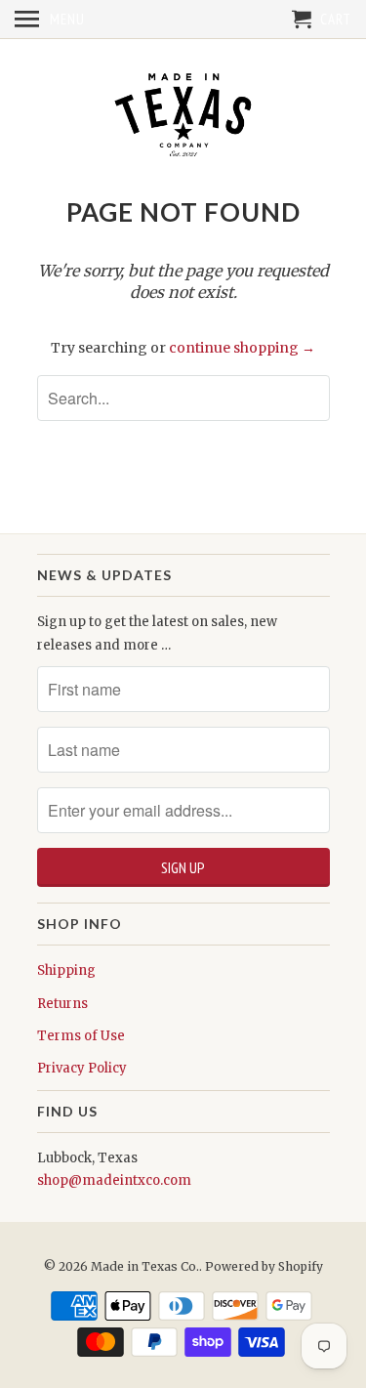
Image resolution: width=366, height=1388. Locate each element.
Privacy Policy (82, 1068)
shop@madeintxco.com (114, 1180)
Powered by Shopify (264, 1266)
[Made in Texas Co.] (183, 116)
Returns (62, 1003)
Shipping (66, 970)
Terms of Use (81, 1036)
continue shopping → (242, 348)
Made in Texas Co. (145, 1266)
